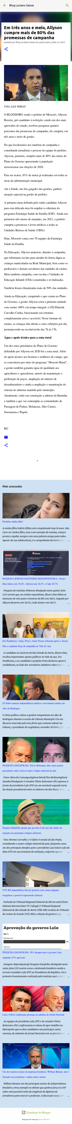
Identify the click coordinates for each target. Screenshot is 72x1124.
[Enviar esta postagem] (6, 438)
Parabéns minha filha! (13, 521)
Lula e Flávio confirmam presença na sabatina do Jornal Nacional (33, 1014)
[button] (6, 49)
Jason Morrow (44, 1119)
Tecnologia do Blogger (38, 1112)
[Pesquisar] (67, 5)
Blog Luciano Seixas (21, 5)
